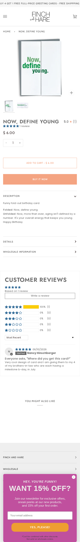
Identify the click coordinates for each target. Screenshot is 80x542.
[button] (11, 126)
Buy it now (40, 179)
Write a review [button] (40, 296)
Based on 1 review (16, 291)
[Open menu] (9, 16)
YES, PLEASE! (40, 527)
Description (11, 195)
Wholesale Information (19, 251)
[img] (23, 349)
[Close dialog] (73, 477)
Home (7, 31)
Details (8, 241)
